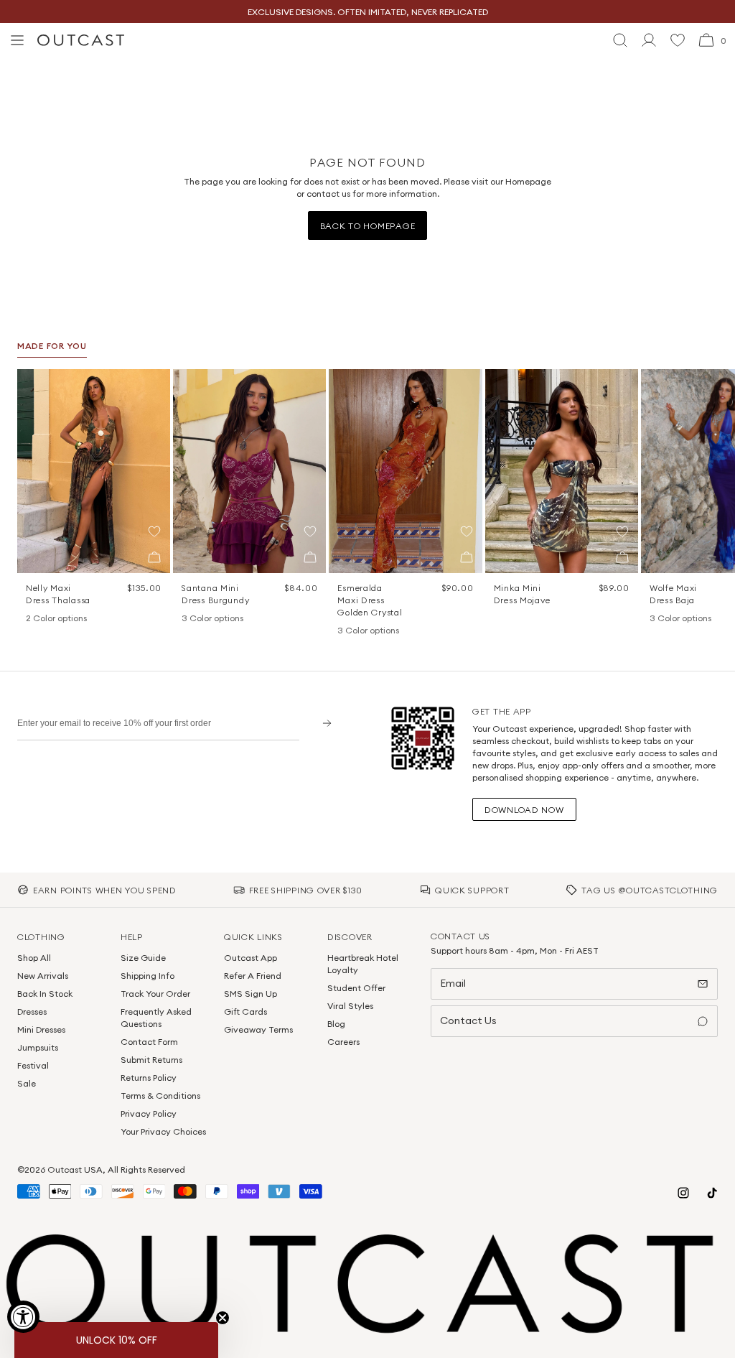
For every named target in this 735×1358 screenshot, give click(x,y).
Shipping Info (147, 975)
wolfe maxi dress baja (673, 593)
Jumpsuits (37, 1047)
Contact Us (468, 1020)
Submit (321, 722)
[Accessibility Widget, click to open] (23, 1317)
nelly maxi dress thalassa (58, 593)
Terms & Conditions (160, 1095)
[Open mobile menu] (17, 40)
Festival (33, 1065)
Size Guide (143, 957)
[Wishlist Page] (677, 40)
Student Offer (356, 987)
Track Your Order (155, 993)
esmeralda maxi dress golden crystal (369, 600)
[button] (154, 531)
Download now (524, 809)
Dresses (32, 1011)
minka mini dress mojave (522, 593)
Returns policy (149, 1077)
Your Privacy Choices (163, 1131)
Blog (336, 1023)
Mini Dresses (41, 1029)
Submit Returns (151, 1059)
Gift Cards (245, 1011)
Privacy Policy (149, 1113)
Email (453, 983)
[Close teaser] (222, 1318)
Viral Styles (350, 1005)
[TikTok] (712, 1193)
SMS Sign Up (250, 993)
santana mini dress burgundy (215, 593)
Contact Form (149, 1041)
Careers (343, 1041)
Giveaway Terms (258, 1029)
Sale (26, 1083)
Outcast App (250, 957)
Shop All (34, 957)
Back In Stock (44, 993)
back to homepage (368, 225)
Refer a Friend (252, 975)
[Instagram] (683, 1193)
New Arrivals (42, 975)
